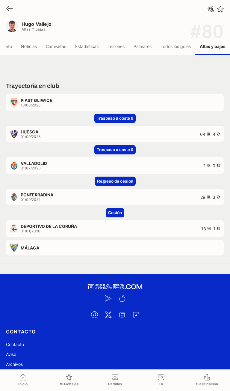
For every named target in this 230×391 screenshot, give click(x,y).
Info (8, 46)
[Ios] (121, 298)
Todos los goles (176, 46)
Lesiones (116, 46)
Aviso (11, 354)
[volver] (9, 9)
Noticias (29, 46)
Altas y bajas (213, 46)
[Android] (108, 298)
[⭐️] (220, 9)
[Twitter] (108, 314)
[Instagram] (121, 314)
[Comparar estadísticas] (210, 9)
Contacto (15, 344)
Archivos (14, 364)
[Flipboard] (135, 314)
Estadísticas (87, 46)
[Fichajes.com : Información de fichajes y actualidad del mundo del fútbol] (115, 286)
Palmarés (143, 46)
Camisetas (56, 46)
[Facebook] (94, 314)
